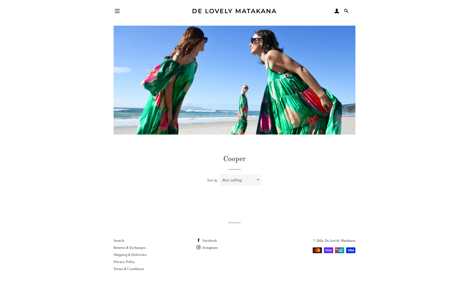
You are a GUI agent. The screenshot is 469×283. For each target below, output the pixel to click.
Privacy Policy (124, 262)
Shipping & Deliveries (130, 254)
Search (119, 240)
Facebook (209, 240)
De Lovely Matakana (234, 11)
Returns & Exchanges (130, 247)
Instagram (210, 247)
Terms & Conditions (129, 269)
